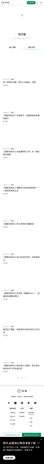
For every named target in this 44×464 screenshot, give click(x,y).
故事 (31, 418)
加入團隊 (12, 424)
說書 (31, 422)
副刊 (31, 426)
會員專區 (21, 412)
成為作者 (12, 420)
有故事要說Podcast (31, 413)
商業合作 (12, 416)
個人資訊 (12, 47)
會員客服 (21, 416)
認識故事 (12, 412)
